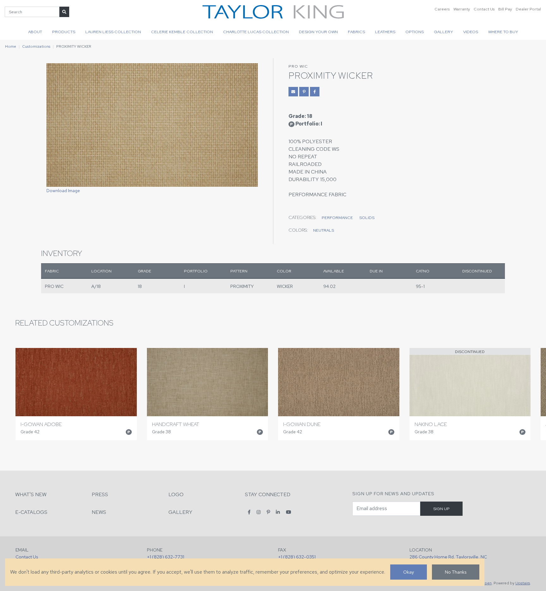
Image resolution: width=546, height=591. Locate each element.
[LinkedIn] (278, 512)
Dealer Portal (528, 9)
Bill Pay (505, 9)
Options (414, 31)
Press (100, 494)
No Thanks (455, 572)
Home (10, 46)
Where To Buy (503, 31)
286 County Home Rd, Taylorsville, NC (448, 557)
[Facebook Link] (314, 91)
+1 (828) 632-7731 (165, 557)
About (35, 31)
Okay (408, 572)
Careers (442, 9)
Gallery (443, 31)
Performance (337, 217)
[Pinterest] (268, 512)
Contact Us (484, 9)
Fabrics (356, 31)
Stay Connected (267, 494)
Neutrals (323, 230)
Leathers (385, 31)
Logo (176, 494)
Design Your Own (318, 31)
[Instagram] (259, 512)
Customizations (36, 46)
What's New (30, 494)
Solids (366, 217)
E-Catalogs (31, 512)
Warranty (461, 9)
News (99, 512)
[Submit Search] (64, 12)
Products (63, 31)
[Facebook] (249, 512)
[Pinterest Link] (304, 91)
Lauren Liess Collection (113, 31)
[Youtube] (288, 512)
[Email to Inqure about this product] (293, 91)
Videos (470, 31)
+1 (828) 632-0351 (297, 557)
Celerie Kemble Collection (182, 31)
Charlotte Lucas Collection (256, 31)
